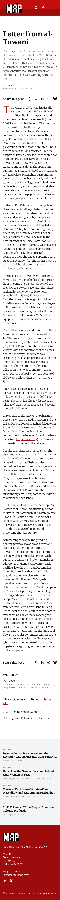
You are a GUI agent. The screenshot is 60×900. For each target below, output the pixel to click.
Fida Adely (7, 778)
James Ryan (8, 814)
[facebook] (5, 881)
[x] (11, 881)
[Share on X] (36, 99)
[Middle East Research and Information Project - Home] (14, 7)
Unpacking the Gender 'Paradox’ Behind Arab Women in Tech (28, 772)
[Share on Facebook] (29, 99)
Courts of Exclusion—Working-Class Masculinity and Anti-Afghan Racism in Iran (28, 792)
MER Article (9, 750)
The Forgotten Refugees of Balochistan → (28, 718)
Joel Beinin (8, 85)
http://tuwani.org (26, 439)
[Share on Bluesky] (55, 98)
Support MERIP (11, 871)
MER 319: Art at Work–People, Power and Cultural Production (29, 808)
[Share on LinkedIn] (42, 99)
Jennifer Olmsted (20, 778)
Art (5, 803)
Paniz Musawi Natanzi (13, 796)
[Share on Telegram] (49, 99)
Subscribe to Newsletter (16, 874)
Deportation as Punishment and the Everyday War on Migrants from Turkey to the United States (30, 756)
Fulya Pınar (8, 760)
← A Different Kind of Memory (22, 712)
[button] (36, 8)
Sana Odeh (34, 778)
